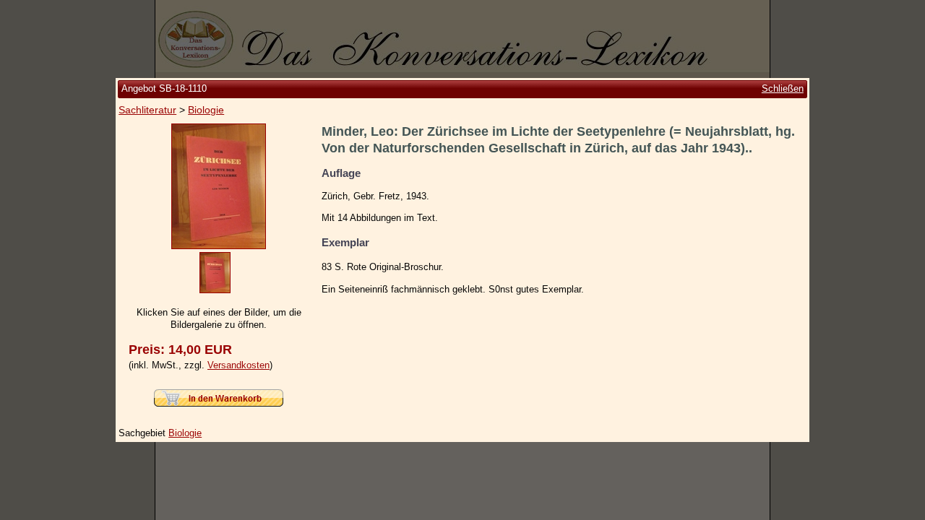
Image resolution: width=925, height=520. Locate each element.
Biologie (206, 110)
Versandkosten (238, 365)
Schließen (783, 88)
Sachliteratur (147, 110)
